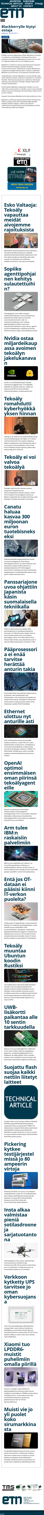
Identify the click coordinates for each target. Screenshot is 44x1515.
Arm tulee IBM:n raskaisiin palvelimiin (17, 835)
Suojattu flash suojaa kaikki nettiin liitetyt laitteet (20, 1074)
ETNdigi (39, 3)
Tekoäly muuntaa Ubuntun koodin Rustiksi (15, 955)
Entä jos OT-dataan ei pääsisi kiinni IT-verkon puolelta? (19, 889)
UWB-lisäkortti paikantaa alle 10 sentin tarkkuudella (21, 1017)
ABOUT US (16, 6)
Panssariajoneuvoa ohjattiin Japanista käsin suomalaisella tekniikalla (20, 594)
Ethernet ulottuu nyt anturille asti (19, 716)
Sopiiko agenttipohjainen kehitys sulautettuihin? (20, 278)
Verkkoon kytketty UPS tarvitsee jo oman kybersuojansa (20, 1289)
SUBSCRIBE (28, 1)
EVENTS (29, 3)
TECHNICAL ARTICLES (12, 3)
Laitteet (5, 37)
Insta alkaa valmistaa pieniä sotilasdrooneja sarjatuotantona (20, 1224)
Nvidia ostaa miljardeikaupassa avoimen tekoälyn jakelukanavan (20, 350)
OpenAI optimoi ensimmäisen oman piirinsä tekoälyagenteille (20, 775)
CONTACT (28, 6)
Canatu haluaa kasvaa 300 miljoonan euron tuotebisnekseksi (19, 521)
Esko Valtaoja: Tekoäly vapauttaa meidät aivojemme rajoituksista (20, 217)
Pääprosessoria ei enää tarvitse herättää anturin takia (20, 659)
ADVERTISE (15, 1)
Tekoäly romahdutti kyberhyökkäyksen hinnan (20, 406)
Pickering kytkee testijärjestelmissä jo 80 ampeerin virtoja (19, 1156)
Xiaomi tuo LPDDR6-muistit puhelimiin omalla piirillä (20, 1354)
